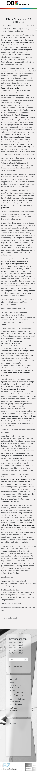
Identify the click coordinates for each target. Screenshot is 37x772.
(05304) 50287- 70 (16, 695)
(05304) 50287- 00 (16, 693)
